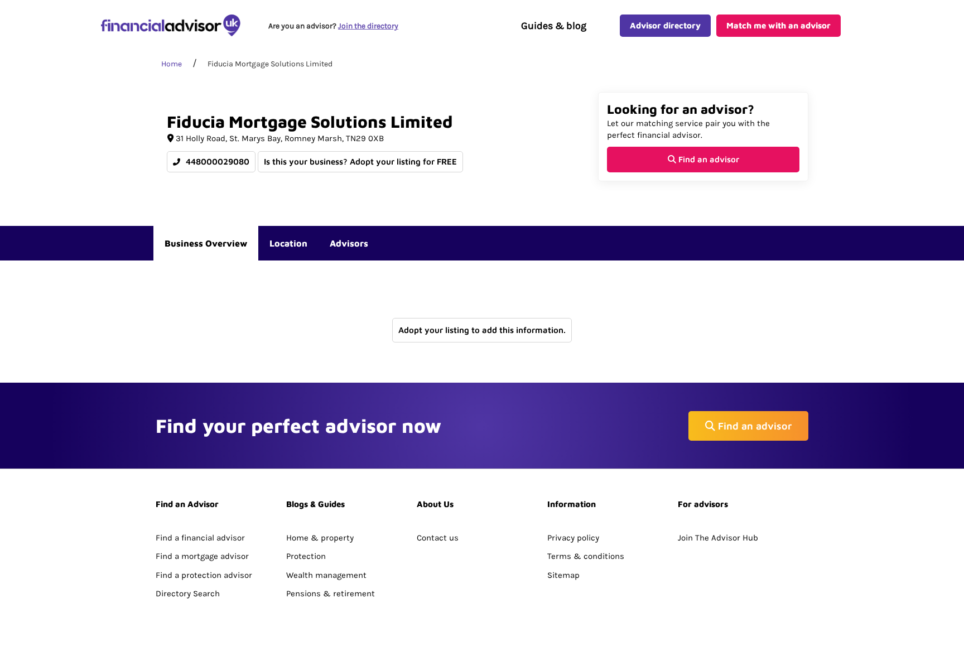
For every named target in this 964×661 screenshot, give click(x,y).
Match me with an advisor (778, 25)
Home (171, 64)
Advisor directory (665, 25)
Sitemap (563, 575)
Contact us (438, 538)
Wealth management (326, 575)
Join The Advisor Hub (718, 538)
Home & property (320, 538)
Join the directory (368, 26)
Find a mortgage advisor (202, 556)
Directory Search (188, 593)
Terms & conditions (585, 556)
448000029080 (216, 161)
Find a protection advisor (204, 575)
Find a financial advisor (200, 538)
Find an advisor (707, 159)
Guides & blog (553, 26)
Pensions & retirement (330, 593)
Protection (306, 556)
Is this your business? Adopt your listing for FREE (360, 161)
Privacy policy (573, 538)
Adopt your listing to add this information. (482, 330)
